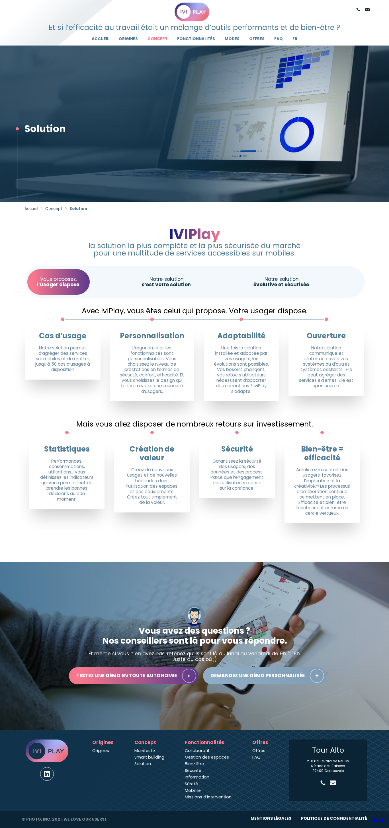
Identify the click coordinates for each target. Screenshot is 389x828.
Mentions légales (271, 818)
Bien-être (194, 764)
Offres (257, 39)
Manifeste (144, 750)
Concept (157, 38)
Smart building (149, 757)
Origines (128, 39)
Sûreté (191, 784)
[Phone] (358, 9)
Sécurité (193, 770)
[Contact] (367, 9)
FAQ (278, 39)
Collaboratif (197, 750)
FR (294, 38)
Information (197, 777)
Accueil (100, 39)
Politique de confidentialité (334, 818)
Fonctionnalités (196, 38)
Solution (142, 764)
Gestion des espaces (207, 757)
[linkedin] (47, 774)
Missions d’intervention (208, 797)
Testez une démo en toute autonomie (126, 675)
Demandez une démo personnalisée (257, 675)
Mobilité (193, 790)
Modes (232, 39)
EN (374, 820)
